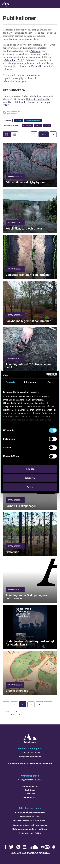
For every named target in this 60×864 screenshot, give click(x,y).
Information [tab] (30, 382)
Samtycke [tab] (11, 382)
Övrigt (47, 125)
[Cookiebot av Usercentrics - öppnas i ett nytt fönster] (44, 374)
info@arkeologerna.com (30, 756)
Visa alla (7, 120)
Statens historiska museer (30, 852)
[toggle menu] (56, 4)
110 (7, 712)
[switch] (53, 439)
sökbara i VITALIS (13, 60)
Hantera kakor (30, 797)
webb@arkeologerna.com (30, 780)
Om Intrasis (30, 790)
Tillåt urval (30, 478)
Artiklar (18, 120)
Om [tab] (49, 382)
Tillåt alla (30, 469)
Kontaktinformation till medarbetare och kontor (30, 763)
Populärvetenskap (11, 125)
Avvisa (30, 487)
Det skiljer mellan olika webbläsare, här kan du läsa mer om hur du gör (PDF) (27, 102)
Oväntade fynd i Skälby (30, 833)
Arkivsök (35, 50)
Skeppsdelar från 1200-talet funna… (30, 821)
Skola (38, 125)
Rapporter (27, 125)
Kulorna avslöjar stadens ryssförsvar (30, 829)
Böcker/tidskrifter (33, 120)
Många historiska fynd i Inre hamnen (30, 825)
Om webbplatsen (30, 786)
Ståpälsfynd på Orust (30, 816)
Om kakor (30, 794)
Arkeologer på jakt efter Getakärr (30, 812)
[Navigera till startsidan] (30, 742)
